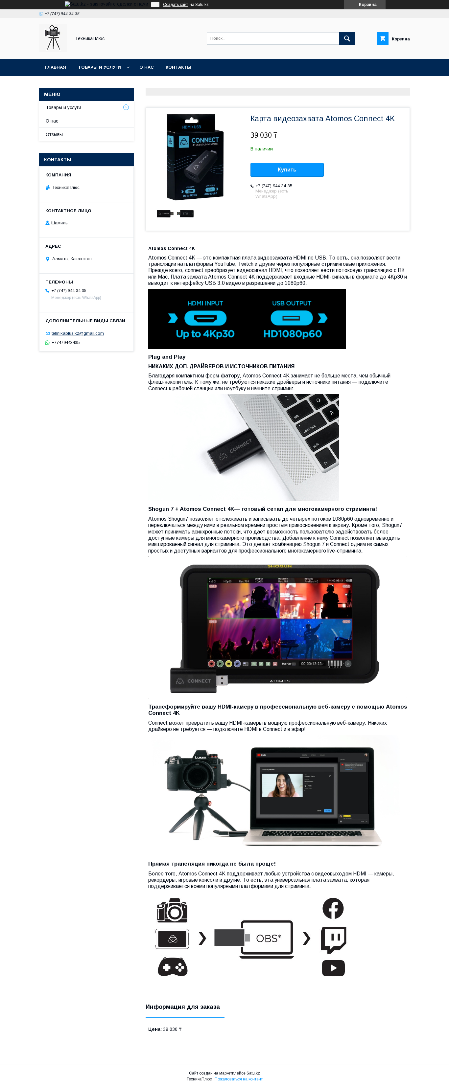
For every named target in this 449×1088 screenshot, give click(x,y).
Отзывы (54, 134)
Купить (287, 169)
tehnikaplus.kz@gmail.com (78, 333)
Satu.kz (253, 1073)
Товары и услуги (99, 67)
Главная (55, 67)
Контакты (178, 67)
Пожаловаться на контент (239, 1079)
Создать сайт (175, 4)
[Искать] (347, 38)
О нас (146, 67)
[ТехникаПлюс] (53, 50)
